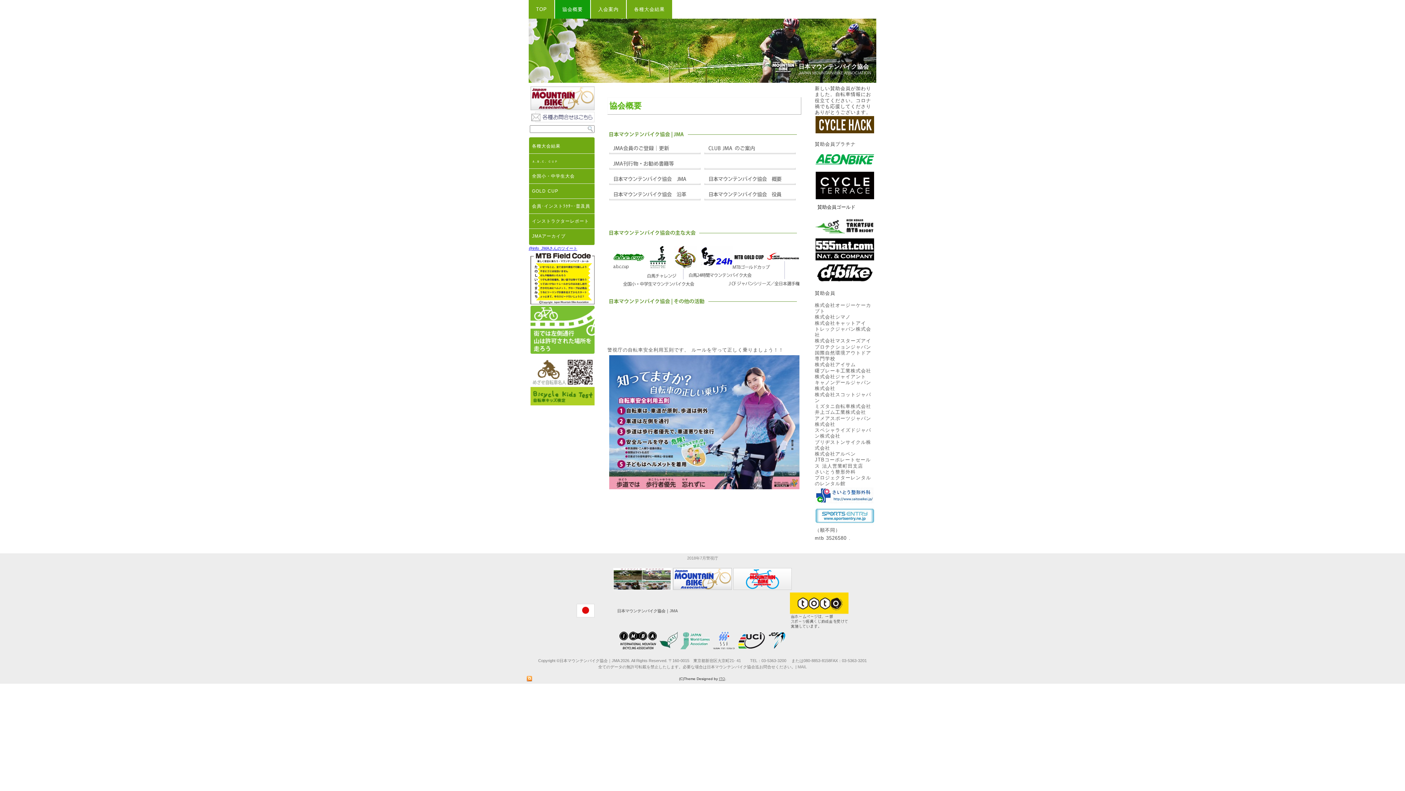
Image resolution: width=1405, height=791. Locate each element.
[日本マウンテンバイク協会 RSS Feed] (529, 679)
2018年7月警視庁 (702, 558)
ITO (722, 679)
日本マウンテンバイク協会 (834, 66)
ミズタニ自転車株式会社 (843, 406)
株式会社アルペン (835, 454)
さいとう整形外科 (835, 472)
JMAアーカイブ (549, 236)
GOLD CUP (545, 191)
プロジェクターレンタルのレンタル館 (843, 480)
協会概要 (572, 9)
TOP (541, 9)
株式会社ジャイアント (840, 376)
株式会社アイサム (835, 364)
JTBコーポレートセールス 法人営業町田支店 (843, 462)
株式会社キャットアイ (840, 323)
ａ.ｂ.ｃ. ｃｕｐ (545, 161)
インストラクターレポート (560, 221)
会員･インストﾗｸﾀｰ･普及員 (561, 206)
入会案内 (608, 9)
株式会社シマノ (833, 317)
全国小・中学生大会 (553, 176)
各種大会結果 (649, 9)
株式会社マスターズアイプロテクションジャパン (843, 343)
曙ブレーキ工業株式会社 (843, 371)
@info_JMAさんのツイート (553, 248)
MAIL (802, 667)
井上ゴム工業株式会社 (840, 412)
